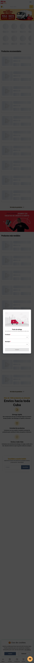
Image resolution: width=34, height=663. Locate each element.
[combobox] (17, 337)
